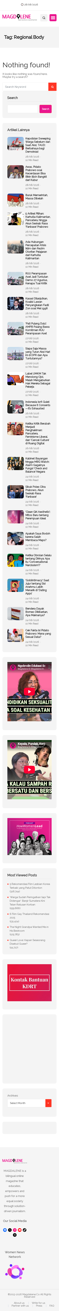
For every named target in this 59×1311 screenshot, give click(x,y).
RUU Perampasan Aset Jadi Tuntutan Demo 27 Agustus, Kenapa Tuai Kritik (36, 278)
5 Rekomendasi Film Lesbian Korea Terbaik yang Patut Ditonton (30, 886)
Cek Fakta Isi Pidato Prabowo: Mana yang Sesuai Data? (38, 633)
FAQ (51, 1306)
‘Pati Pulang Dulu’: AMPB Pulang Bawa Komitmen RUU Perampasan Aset (37, 328)
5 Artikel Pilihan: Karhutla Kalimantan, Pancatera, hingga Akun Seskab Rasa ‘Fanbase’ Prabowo (37, 220)
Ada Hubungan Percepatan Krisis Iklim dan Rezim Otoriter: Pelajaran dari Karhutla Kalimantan (36, 250)
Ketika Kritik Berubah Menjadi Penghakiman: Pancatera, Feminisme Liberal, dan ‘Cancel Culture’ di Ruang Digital (37, 433)
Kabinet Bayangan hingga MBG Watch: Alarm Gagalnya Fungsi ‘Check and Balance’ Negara (37, 465)
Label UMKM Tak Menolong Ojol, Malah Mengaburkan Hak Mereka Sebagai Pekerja (37, 380)
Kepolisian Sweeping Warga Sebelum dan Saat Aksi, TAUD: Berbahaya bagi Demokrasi (37, 145)
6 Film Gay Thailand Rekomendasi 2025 (29, 916)
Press (39, 1306)
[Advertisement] (29, 1049)
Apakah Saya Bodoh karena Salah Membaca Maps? (37, 537)
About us (19, 1303)
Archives (12, 1095)
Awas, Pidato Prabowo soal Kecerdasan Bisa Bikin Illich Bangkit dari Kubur (36, 173)
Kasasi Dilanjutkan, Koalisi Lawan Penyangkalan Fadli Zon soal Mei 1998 (37, 303)
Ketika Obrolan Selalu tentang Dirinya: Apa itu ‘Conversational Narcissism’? (38, 560)
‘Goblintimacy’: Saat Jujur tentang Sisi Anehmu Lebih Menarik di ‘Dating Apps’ (37, 587)
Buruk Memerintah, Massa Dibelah (36, 197)
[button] (53, 17)
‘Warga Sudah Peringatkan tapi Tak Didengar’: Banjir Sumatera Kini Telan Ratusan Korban (30, 901)
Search (12, 98)
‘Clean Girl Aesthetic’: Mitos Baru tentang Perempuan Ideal (37, 515)
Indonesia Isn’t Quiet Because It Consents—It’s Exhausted (37, 405)
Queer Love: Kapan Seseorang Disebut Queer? (27, 942)
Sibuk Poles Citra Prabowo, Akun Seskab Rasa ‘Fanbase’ (35, 491)
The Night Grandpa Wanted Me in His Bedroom (29, 929)
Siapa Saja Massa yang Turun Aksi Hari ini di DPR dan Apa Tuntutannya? (37, 353)
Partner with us (20, 1306)
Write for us (38, 1303)
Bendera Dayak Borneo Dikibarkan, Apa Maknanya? (36, 612)
